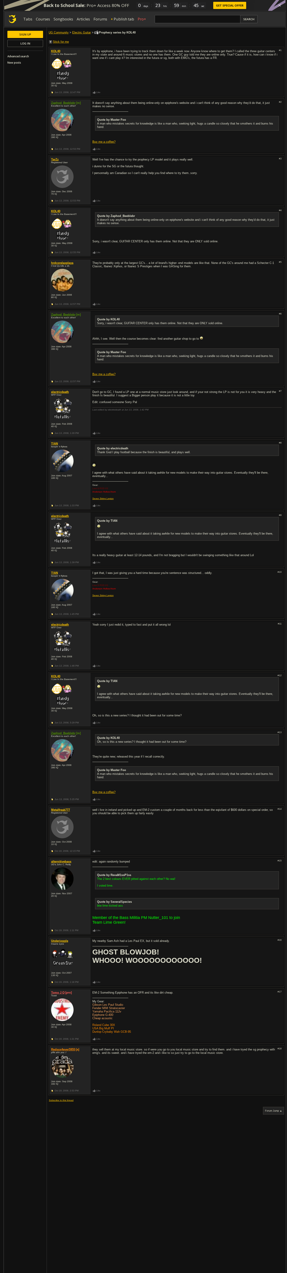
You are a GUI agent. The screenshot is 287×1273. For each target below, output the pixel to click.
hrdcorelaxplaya (62, 263)
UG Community (59, 32)
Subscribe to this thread (61, 1100)
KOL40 (55, 51)
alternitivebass (61, 861)
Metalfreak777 (60, 810)
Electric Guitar (81, 32)
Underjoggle (59, 941)
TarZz (55, 159)
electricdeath (60, 392)
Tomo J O (58, 992)
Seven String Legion (103, 498)
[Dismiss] (279, 5)
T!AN (54, 443)
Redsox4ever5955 (63, 1049)
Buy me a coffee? (103, 141)
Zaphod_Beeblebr (63, 103)
